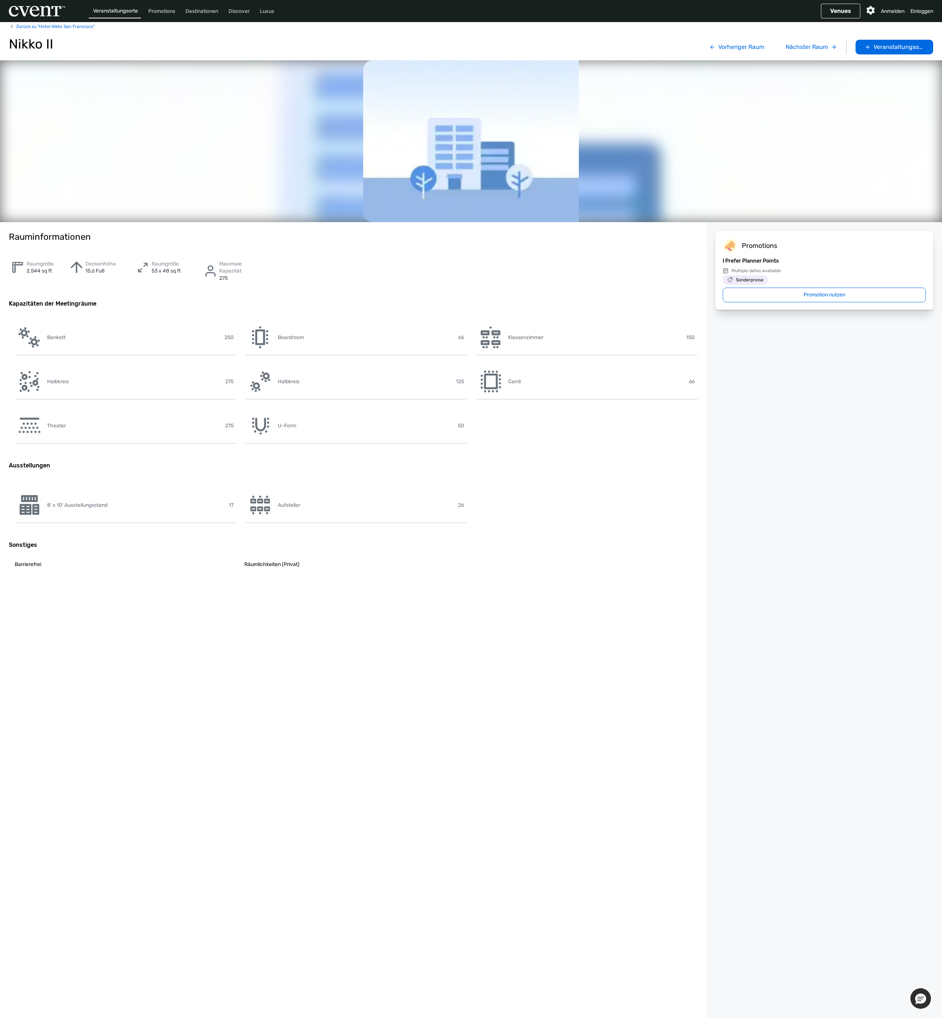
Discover (239, 11)
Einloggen (921, 11)
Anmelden (892, 11)
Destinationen (201, 11)
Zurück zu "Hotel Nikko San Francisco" (55, 26)
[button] (920, 998)
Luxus (267, 11)
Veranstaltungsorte (115, 11)
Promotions (161, 11)
